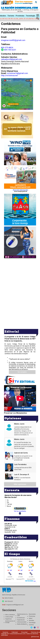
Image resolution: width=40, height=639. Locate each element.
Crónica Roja (9, 617)
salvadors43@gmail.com (11, 59)
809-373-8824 (7, 47)
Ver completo (22, 372)
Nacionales (32, 614)
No (8, 502)
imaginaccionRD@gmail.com (13, 40)
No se (9, 506)
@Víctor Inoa (35, 636)
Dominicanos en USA (22, 614)
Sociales (31, 620)
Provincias (20, 16)
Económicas (21, 617)
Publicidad (15, 632)
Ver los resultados (20, 511)
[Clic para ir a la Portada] (20, 8)
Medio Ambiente (22, 624)
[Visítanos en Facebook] (35, 627)
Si (7, 500)
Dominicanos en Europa (10, 621)
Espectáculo (21, 620)
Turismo (10, 16)
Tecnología (30, 16)
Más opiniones (20, 484)
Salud (30, 618)
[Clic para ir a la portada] (6, 590)
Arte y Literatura (10, 614)
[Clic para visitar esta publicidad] (20, 2)
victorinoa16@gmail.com (17, 73)
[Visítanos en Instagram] (38, 627)
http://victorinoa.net (9, 75)
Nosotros (5, 632)
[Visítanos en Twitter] (31, 627)
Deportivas (8, 619)
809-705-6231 (10, 50)
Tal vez (9, 504)
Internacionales (21, 622)
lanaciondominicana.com (17, 633)
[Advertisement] (20, 273)
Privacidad (24, 632)
